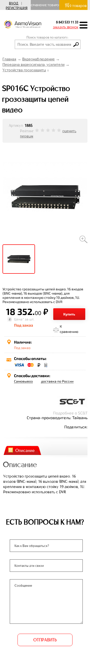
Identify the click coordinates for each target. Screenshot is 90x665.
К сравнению (69, 329)
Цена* (19, 319)
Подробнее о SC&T (70, 412)
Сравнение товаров (47, 5)
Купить (69, 314)
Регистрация (17, 8)
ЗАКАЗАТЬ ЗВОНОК (65, 27)
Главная (9, 59)
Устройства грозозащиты (24, 70)
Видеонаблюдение (38, 59)
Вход (13, 3)
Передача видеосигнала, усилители (33, 64)
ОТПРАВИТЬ (45, 640)
